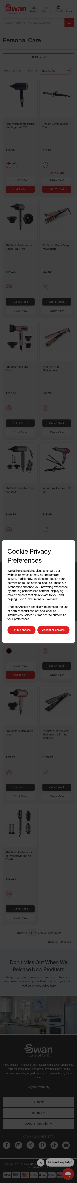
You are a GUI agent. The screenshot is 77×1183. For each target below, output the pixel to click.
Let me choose (22, 630)
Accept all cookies (53, 630)
